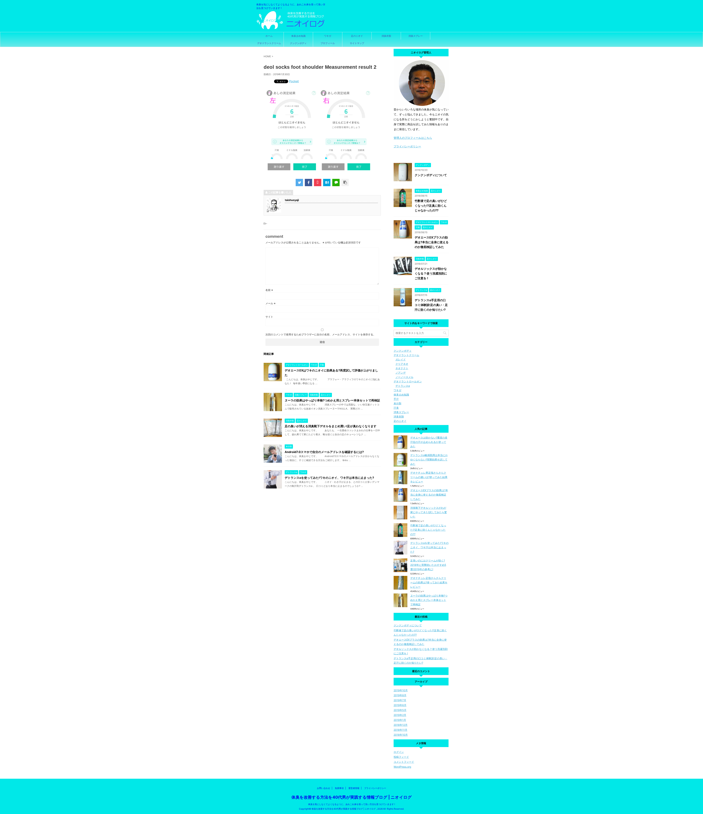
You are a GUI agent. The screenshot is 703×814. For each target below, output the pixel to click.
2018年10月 (401, 734)
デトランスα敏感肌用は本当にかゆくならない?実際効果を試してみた (429, 459)
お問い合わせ (323, 788)
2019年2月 (400, 715)
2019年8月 (400, 695)
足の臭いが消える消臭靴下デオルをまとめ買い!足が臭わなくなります (330, 426)
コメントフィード (404, 761)
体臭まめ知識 (298, 35)
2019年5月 (400, 710)
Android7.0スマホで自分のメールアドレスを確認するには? (324, 452)
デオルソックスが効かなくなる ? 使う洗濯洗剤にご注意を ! (431, 273)
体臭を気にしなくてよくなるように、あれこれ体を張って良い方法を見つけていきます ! (351, 804)
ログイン (399, 751)
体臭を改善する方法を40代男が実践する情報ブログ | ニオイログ (351, 797)
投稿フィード (401, 756)
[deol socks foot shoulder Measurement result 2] (326, 182)
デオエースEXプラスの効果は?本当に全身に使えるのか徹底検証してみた (432, 242)
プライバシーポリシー (407, 146)
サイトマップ (357, 43)
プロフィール (328, 43)
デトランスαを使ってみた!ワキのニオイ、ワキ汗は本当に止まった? (329, 478)
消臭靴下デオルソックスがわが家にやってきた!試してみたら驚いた (428, 512)
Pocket (294, 81)
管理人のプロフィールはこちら (413, 138)
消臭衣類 (386, 35)
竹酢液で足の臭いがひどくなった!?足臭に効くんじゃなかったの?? (431, 205)
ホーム (269, 35)
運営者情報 (353, 788)
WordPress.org (402, 766)
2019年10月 (401, 690)
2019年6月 (400, 705)
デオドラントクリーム (269, 43)
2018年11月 (400, 729)
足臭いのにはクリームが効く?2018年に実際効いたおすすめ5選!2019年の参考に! (428, 565)
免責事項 (339, 788)
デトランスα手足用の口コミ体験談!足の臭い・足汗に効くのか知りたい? (431, 304)
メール (270, 303)
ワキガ (327, 35)
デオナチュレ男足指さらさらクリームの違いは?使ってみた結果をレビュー (428, 477)
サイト (269, 316)
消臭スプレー (415, 35)
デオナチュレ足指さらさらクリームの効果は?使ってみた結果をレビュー (428, 582)
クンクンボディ (298, 43)
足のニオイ (357, 35)
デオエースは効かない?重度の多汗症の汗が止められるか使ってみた (428, 442)
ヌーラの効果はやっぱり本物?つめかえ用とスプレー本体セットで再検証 (332, 400)
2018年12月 (401, 724)
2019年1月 (400, 719)
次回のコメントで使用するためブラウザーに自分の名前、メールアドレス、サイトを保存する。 (320, 334)
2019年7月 (400, 700)
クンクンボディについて (431, 175)
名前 (269, 290)
